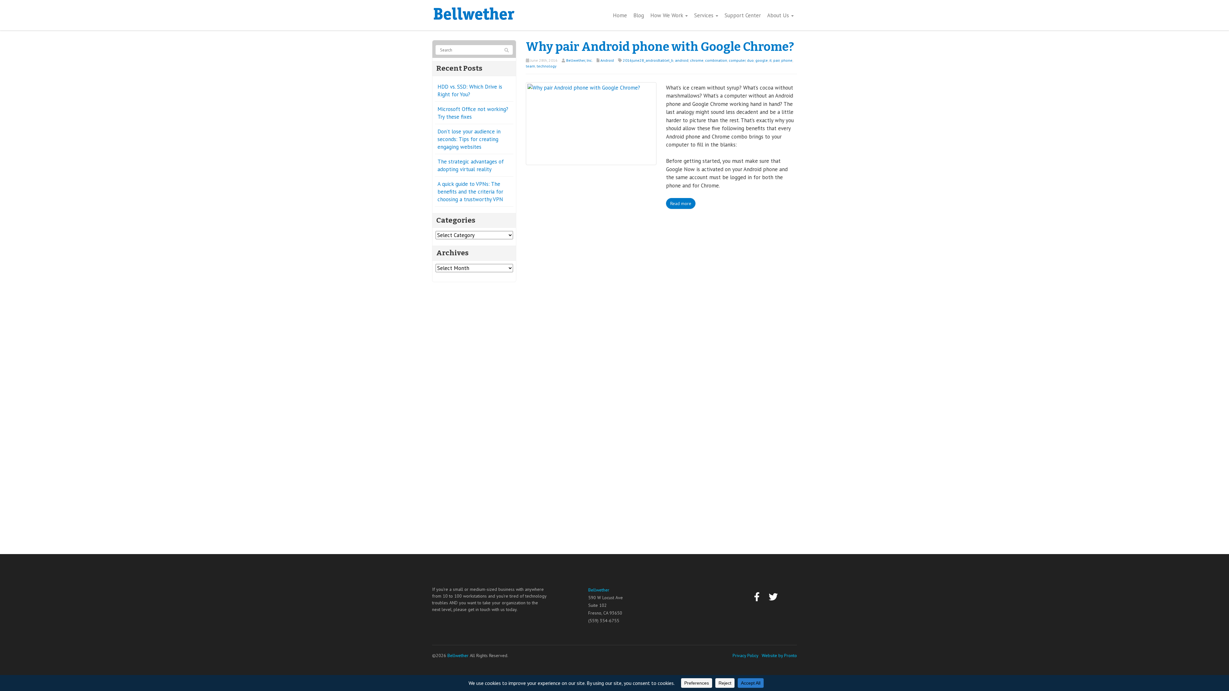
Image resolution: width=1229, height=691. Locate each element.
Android (607, 60)
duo (750, 60)
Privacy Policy (746, 655)
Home (620, 15)
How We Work (667, 15)
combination (716, 60)
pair (776, 60)
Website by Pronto (779, 655)
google (761, 60)
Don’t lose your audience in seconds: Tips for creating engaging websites (469, 139)
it (770, 60)
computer (737, 60)
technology (547, 66)
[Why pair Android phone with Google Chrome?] (591, 123)
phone (786, 60)
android (681, 60)
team (530, 66)
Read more (680, 203)
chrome (696, 60)
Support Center (743, 15)
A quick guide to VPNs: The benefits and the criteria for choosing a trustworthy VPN (470, 191)
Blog (638, 15)
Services (704, 15)
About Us (779, 15)
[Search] (507, 50)
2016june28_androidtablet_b (648, 60)
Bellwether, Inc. (579, 60)
